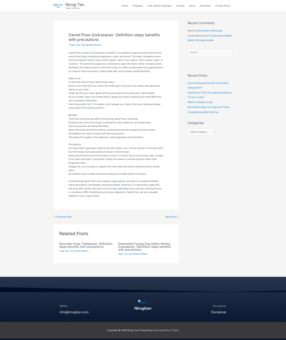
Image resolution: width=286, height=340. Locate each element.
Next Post (171, 216)
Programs (138, 5)
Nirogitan (142, 308)
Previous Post (62, 216)
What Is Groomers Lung (200, 102)
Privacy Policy (222, 5)
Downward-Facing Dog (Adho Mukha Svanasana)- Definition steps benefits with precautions (144, 247)
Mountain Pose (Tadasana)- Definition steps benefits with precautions (86, 245)
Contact (180, 5)
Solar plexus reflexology (209, 30)
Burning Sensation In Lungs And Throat (208, 107)
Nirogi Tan (74, 4)
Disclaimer (205, 5)
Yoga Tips (75, 44)
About (192, 5)
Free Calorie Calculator (159, 5)
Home (125, 5)
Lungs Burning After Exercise (203, 112)
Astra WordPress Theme (166, 330)
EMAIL (64, 305)
